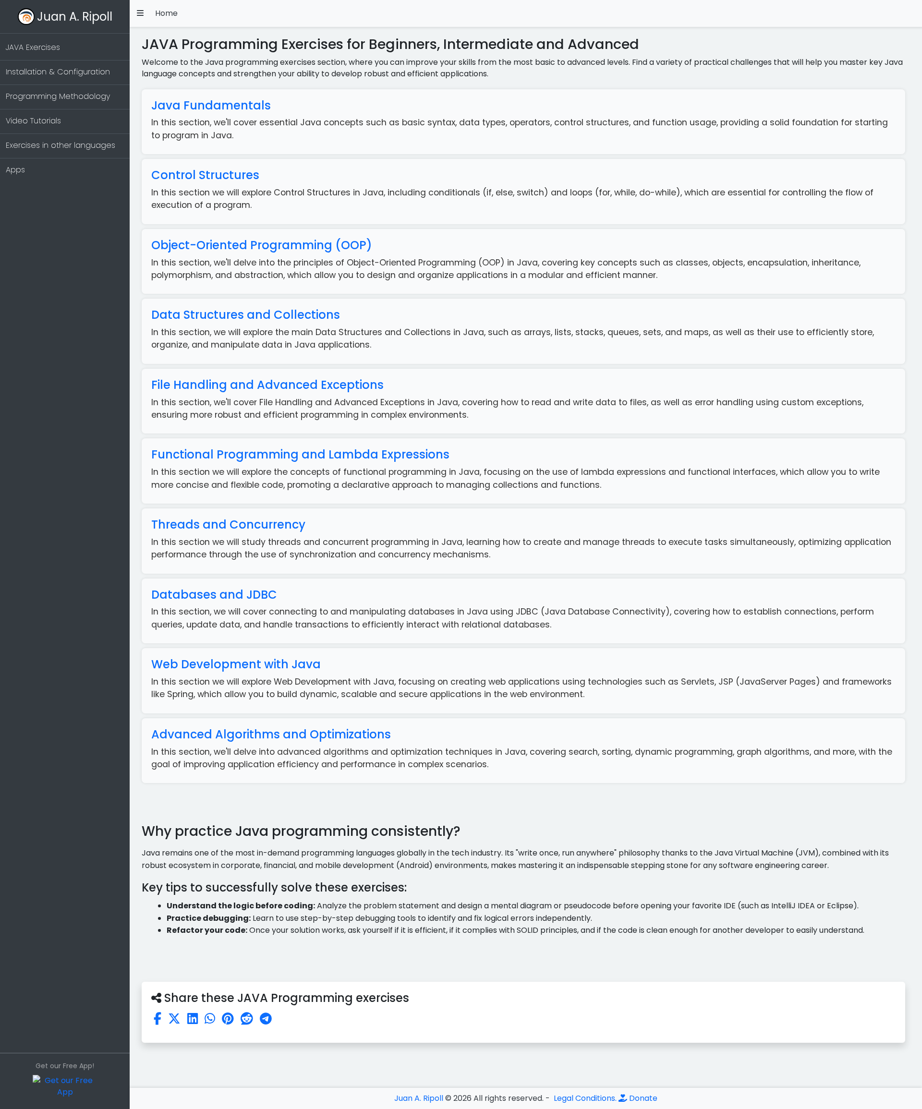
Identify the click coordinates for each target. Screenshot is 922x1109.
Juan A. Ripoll (74, 16)
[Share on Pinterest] (228, 1018)
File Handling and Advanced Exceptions (267, 385)
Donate (642, 1098)
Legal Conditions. (584, 1098)
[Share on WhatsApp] (210, 1018)
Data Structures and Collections (245, 315)
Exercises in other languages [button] (60, 145)
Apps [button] (15, 169)
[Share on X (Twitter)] (174, 1018)
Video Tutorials (33, 120)
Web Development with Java (236, 664)
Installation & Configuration (58, 71)
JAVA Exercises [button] (33, 47)
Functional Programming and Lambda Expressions (300, 454)
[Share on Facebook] (157, 1018)
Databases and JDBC (214, 595)
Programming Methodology (58, 96)
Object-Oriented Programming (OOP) (261, 245)
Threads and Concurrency (228, 524)
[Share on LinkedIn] (192, 1018)
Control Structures (205, 175)
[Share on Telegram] (266, 1018)
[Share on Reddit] (247, 1018)
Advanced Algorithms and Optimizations (271, 734)
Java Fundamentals (211, 105)
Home (166, 13)
